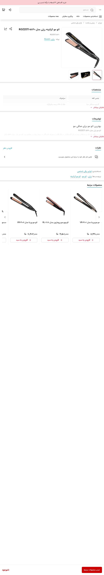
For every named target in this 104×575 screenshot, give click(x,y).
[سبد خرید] (3, 9)
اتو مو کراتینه (75, 176)
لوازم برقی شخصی (76, 23)
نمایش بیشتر (98, 107)
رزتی (90, 176)
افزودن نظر (7, 148)
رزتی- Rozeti (49, 39)
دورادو (100, 23)
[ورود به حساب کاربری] (10, 9)
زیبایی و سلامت (90, 23)
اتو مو (84, 176)
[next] (5, 217)
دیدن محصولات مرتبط (92, 570)
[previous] (99, 217)
